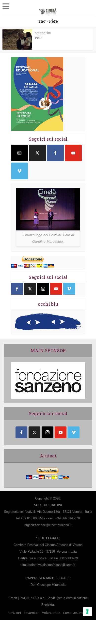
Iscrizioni (14, 612)
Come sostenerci (75, 612)
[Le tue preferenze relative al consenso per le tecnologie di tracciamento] (87, 611)
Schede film (43, 33)
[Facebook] (55, 153)
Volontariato (51, 612)
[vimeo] (19, 171)
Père (39, 37)
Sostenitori (31, 612)
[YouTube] (73, 153)
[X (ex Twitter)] (37, 153)
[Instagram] (19, 153)
